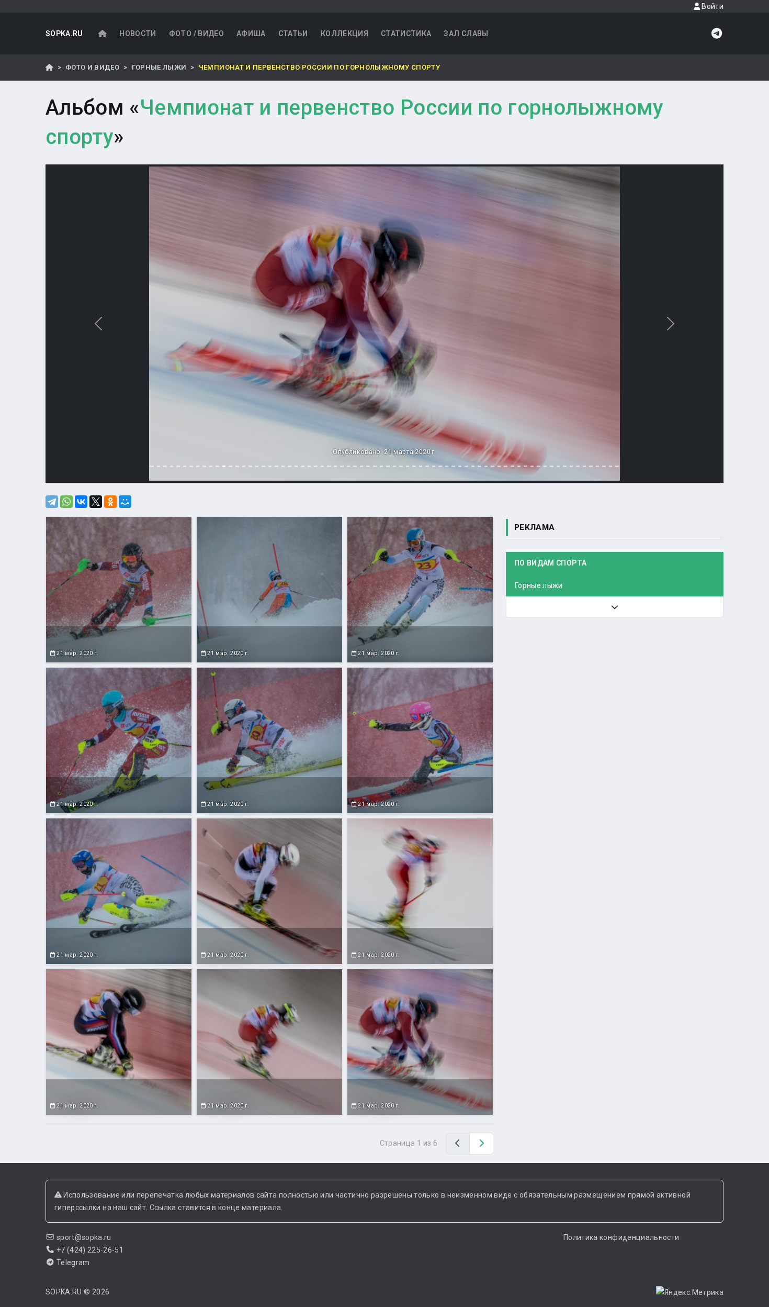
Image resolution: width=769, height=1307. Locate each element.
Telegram (73, 1262)
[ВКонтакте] (81, 501)
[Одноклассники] (110, 501)
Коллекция (344, 33)
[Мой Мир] (125, 501)
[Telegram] (52, 501)
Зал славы (466, 33)
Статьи (293, 33)
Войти (711, 6)
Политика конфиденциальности (621, 1237)
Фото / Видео (196, 33)
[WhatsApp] (66, 501)
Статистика (406, 33)
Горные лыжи (159, 67)
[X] (95, 501)
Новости (137, 33)
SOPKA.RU (64, 33)
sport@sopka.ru (83, 1237)
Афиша (251, 33)
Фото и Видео (92, 67)
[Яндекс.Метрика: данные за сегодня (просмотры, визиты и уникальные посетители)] (689, 1292)
